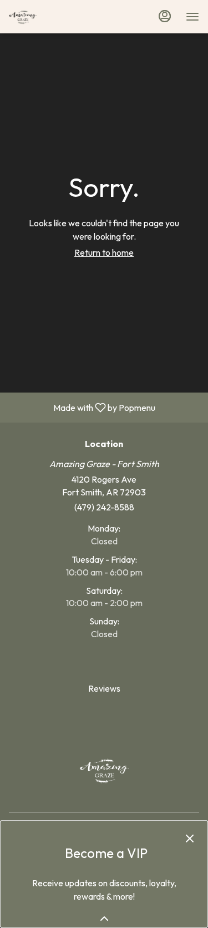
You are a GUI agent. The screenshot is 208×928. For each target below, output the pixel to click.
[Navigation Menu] (192, 16)
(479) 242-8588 (104, 507)
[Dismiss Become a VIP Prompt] (189, 838)
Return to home (104, 252)
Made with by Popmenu (81, 407)
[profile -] (164, 16)
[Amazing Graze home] (59, 17)
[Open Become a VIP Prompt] (104, 918)
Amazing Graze (104, 770)
